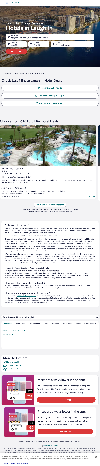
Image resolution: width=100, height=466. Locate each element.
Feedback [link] (77, 441)
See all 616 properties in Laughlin (50, 205)
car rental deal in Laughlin (26, 296)
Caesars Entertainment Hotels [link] (13, 330)
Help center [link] (38, 441)
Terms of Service (22, 463)
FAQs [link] (45, 441)
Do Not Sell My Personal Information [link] (60, 441)
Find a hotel (16, 51)
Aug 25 (14, 45)
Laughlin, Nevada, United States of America (29, 38)
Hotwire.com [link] (7, 73)
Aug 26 (37, 45)
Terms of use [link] (29, 441)
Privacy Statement (9, 463)
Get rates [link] (91, 196)
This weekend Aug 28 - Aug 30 (51, 96)
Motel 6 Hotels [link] (7, 335)
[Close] (96, 456)
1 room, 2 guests (63, 45)
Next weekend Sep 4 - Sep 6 (51, 103)
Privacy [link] (21, 441)
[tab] (7, 323)
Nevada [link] (34, 73)
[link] (50, 362)
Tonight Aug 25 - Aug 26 (51, 88)
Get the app (66, 400)
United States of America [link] (21, 73)
